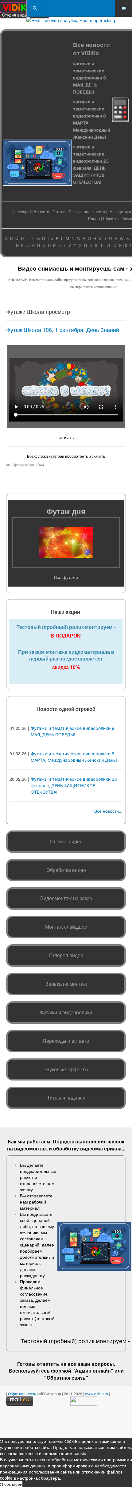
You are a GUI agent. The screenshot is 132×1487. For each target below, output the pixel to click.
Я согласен (11, 1484)
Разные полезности (87, 211)
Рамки (94, 219)
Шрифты (111, 219)
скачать (66, 437)
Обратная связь (66, 1377)
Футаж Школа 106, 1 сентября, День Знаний (62, 329)
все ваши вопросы (91, 1363)
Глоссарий (22, 211)
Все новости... (108, 811)
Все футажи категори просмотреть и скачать (66, 456)
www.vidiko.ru (96, 1393)
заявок (116, 1141)
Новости (41, 211)
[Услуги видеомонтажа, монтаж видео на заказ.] (24, 8)
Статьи (58, 211)
